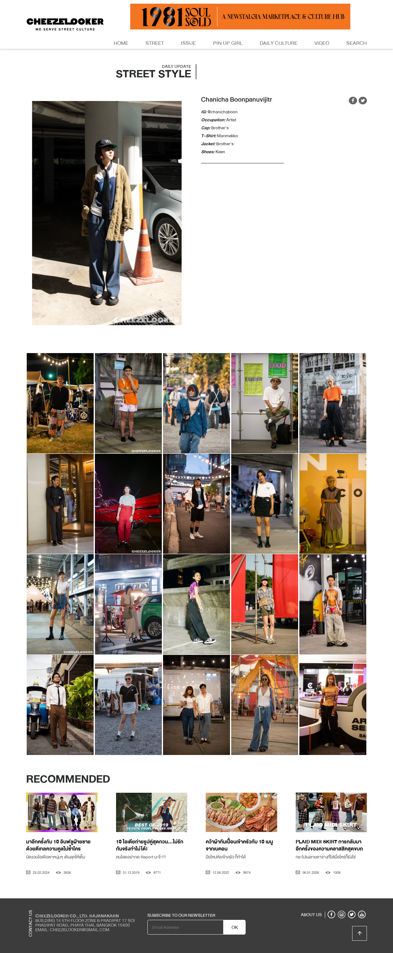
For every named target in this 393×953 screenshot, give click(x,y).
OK (235, 928)
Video (321, 43)
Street (155, 43)
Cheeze (322, 903)
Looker (341, 903)
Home (121, 43)
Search (356, 43)
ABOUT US (311, 915)
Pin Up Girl (228, 43)
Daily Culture (279, 43)
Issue (188, 43)
